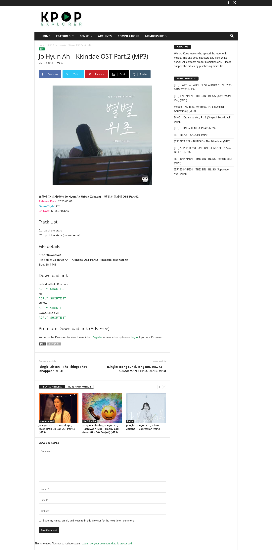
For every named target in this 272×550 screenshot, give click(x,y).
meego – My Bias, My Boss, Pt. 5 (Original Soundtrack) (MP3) (199, 108)
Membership (154, 36)
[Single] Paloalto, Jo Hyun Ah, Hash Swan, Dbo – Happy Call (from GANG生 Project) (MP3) (100, 429)
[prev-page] (159, 387)
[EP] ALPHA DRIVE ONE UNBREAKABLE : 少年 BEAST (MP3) (202, 150)
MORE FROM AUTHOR (79, 386)
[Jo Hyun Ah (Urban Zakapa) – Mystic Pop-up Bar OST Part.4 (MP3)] (58, 408)
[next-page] (164, 387)
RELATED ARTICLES (52, 386)
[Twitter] (234, 3)
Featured (63, 36)
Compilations (128, 36)
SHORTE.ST (58, 288)
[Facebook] (228, 3)
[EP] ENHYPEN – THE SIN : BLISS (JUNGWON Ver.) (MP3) (202, 98)
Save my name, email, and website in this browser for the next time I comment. (89, 520)
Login (134, 337)
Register (97, 337)
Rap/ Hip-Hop (89, 421)
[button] (231, 36)
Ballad (130, 421)
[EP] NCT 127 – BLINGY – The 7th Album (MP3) (202, 141)
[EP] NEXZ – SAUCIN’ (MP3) (191, 134)
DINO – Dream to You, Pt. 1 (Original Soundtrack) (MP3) (202, 119)
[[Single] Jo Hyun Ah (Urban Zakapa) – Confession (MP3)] (146, 408)
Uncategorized (47, 421)
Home (46, 36)
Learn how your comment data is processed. (107, 543)
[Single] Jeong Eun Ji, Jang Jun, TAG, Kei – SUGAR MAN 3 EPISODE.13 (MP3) (136, 369)
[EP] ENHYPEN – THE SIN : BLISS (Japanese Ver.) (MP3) (201, 171)
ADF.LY (43, 288)
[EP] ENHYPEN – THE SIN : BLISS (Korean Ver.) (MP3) (203, 160)
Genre (84, 36)
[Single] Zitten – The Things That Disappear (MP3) (63, 369)
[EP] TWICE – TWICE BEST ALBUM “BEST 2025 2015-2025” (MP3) (203, 87)
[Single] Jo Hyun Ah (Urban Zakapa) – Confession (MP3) (143, 427)
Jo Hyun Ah (54, 344)
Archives (105, 36)
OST (50, 44)
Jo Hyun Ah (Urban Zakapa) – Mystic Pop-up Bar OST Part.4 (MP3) (57, 429)
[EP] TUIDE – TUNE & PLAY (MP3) (194, 128)
